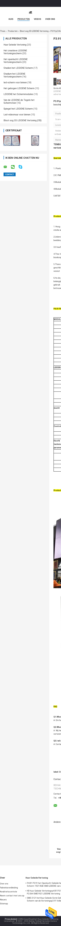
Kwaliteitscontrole (8, 891)
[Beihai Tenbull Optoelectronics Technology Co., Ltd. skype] (22, 167)
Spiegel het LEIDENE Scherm (18, 108)
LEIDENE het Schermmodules (18, 94)
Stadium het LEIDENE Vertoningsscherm (14, 75)
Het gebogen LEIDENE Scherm (19, 88)
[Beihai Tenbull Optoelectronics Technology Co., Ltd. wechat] (14, 167)
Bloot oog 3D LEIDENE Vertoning (34, 31)
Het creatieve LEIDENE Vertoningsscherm (15, 52)
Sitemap (4, 903)
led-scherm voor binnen (15, 82)
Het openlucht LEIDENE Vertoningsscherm (16, 60)
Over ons (50, 19)
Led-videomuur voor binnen (17, 114)
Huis (11, 19)
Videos (37, 19)
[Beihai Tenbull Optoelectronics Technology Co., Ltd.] (30, 12)
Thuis (2, 31)
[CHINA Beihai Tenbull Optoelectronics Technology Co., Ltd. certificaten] (11, 140)
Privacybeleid (11, 919)
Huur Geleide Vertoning (15, 44)
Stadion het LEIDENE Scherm (18, 68)
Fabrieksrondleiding (9, 888)
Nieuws (3, 899)
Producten (23, 19)
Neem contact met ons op (12, 895)
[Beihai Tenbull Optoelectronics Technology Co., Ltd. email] (7, 167)
